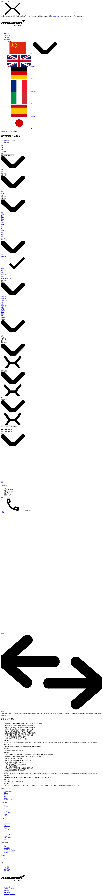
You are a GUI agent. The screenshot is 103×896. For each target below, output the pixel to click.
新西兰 (3, 308)
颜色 (2, 398)
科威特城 (3, 256)
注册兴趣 (6, 866)
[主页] (13, 28)
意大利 (3, 221)
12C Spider (7, 823)
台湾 (2, 314)
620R (5, 814)
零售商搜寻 (7, 39)
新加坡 (3, 310)
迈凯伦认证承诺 (8, 41)
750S (5, 833)
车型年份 (3, 339)
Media (5, 798)
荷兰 (2, 226)
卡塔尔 (3, 272)
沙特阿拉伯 (4, 274)
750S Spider (7, 834)
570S (5, 808)
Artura (5, 839)
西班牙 (3, 230)
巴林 (2, 254)
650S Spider (7, 826)
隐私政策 (6, 890)
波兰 (2, 228)
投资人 (6, 793)
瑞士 (2, 234)
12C (5, 821)
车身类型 (3, 369)
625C (5, 815)
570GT (6, 807)
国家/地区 (3, 173)
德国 (2, 219)
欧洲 (2, 213)
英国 (2, 236)
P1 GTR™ (6, 848)
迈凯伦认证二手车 (9, 140)
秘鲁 (2, 195)
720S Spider (7, 831)
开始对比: (7, 37)
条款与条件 (7, 892)
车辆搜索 (6, 33)
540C (5, 805)
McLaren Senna (8, 849)
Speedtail (6, 852)
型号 (2, 341)
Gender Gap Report (9, 888)
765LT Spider (7, 837)
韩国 (2, 316)
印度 (2, 302)
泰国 (2, 312)
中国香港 (3, 298)
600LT (5, 811)
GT (5, 858)
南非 (2, 276)
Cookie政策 (7, 887)
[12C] (51, 448)
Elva (5, 845)
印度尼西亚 (4, 300)
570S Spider (7, 809)
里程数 (3, 337)
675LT (5, 827)
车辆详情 (3, 512)
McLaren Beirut (5, 497)
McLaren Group (8, 791)
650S (5, 824)
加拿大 (3, 169)
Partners (6, 794)
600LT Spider (7, 812)
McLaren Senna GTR (9, 851)
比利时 (3, 215)
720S (5, 830)
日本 (2, 304)
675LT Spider (7, 829)
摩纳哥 (3, 224)
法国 (2, 217)
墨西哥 (3, 193)
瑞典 (2, 232)
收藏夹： (7, 35)
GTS (5, 859)
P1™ (5, 846)
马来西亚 (3, 306)
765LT (5, 836)
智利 (2, 191)
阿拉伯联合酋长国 (6, 278)
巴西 (2, 189)
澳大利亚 (3, 296)
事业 (5, 796)
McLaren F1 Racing (9, 799)
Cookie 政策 (56, 16)
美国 (2, 171)
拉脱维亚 (3, 222)
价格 (2, 335)
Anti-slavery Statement (9, 894)
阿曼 (2, 270)
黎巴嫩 (3, 268)
